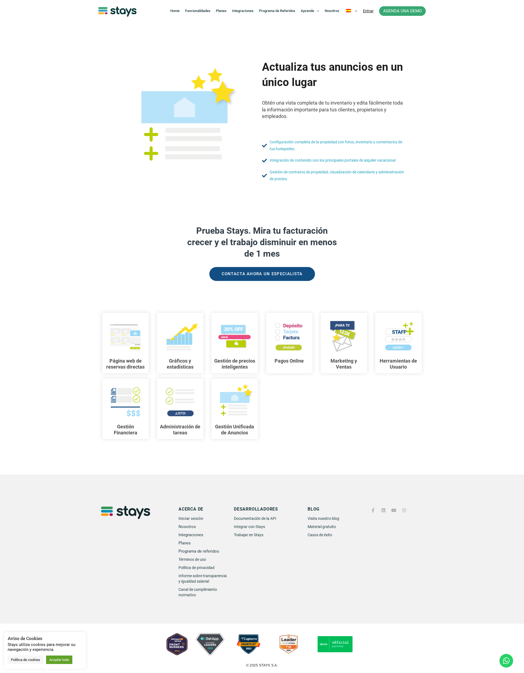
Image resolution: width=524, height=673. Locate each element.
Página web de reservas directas (125, 364)
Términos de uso (192, 559)
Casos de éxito (320, 535)
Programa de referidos (198, 551)
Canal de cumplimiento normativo (197, 592)
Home (175, 11)
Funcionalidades (197, 11)
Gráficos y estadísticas (180, 364)
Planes (221, 11)
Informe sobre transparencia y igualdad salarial (202, 578)
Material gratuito (322, 526)
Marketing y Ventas (344, 364)
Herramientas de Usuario (398, 364)
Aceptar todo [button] (59, 660)
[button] (368, 11)
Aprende (307, 11)
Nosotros (332, 11)
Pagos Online (289, 361)
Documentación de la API (255, 518)
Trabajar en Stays (248, 535)
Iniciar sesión (190, 518)
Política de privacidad (196, 567)
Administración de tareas (180, 429)
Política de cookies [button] (25, 660)
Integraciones (243, 11)
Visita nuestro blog (323, 518)
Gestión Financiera (125, 429)
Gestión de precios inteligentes (234, 364)
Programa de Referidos (277, 11)
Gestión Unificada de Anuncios (234, 429)
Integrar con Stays (249, 526)
